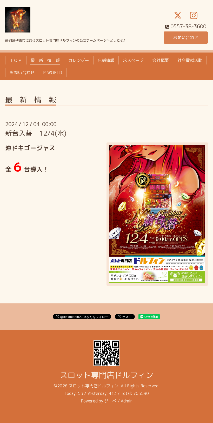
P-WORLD (52, 72)
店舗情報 (106, 60)
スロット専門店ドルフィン (106, 375)
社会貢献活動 (189, 60)
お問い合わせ (185, 37)
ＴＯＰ (16, 60)
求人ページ (133, 60)
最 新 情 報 (45, 60)
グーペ (110, 401)
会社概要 (160, 60)
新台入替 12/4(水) (35, 133)
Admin (126, 401)
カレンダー (78, 60)
